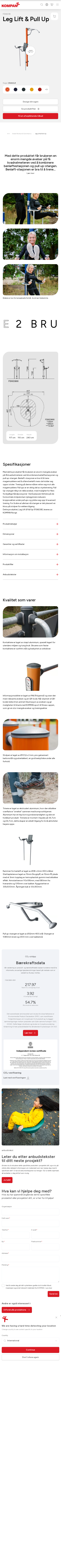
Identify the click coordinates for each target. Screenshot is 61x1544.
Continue (30, 1350)
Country (5, 1335)
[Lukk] (56, 1317)
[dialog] (30, 772)
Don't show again (30, 1357)
